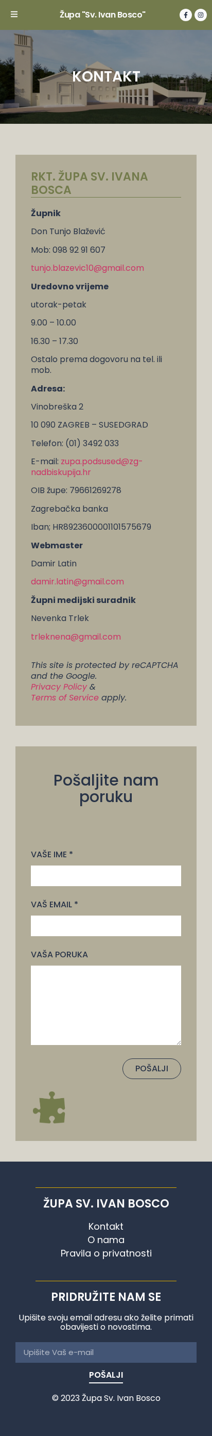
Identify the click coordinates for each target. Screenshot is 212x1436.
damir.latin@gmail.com (77, 582)
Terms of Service (65, 698)
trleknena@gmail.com (76, 637)
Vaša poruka (59, 954)
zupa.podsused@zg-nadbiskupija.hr (87, 466)
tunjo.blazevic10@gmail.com (87, 268)
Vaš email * (54, 904)
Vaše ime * (52, 854)
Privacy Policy (59, 687)
